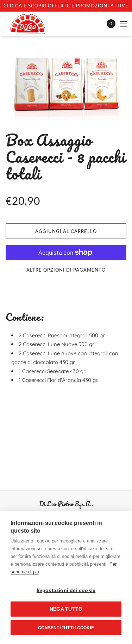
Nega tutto (66, 609)
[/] (35, 24)
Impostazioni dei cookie (66, 590)
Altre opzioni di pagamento (66, 270)
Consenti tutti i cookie (66, 627)
